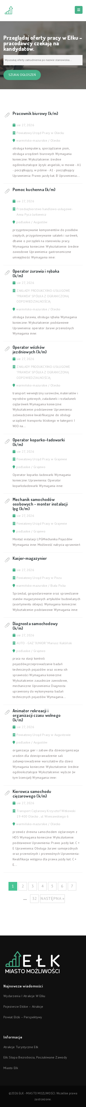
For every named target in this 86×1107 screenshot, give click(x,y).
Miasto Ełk (10, 1068)
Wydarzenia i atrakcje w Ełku (24, 996)
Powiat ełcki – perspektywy (22, 1017)
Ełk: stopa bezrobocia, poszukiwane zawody (35, 1057)
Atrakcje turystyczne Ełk (20, 1047)
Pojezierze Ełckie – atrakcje (23, 1006)
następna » (52, 898)
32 (34, 898)
